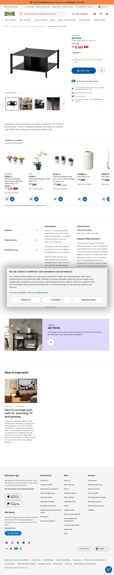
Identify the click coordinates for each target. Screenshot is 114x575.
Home (6, 26)
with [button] (87, 81)
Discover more (10, 528)
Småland (91, 510)
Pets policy (68, 564)
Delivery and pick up (95, 485)
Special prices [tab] (84, 20)
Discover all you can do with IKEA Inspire (19, 489)
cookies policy (41, 293)
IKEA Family (30, 7)
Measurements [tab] (11, 240)
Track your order (46, 485)
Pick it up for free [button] (80, 96)
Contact (90, 7)
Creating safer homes (72, 525)
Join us (66, 489)
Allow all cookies (88, 300)
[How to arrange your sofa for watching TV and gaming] (21, 391)
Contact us (44, 480)
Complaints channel (44, 564)
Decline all (25, 300)
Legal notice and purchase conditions (17, 560)
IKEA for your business (43, 7)
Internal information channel (26, 564)
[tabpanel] (77, 268)
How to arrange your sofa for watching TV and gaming (19, 413)
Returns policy (57, 564)
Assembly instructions (48, 506)
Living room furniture (38, 26)
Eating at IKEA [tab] (99, 20)
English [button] (104, 7)
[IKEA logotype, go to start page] (10, 14)
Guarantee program (47, 501)
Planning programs (94, 501)
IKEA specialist (93, 493)
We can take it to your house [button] (84, 93)
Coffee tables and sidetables (57, 26)
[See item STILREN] (88, 160)
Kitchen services (94, 489)
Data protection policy (63, 560)
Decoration (19, 406)
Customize (55, 300)
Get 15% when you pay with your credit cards (58, 2)
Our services (92, 480)
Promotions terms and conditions (95, 560)
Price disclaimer (10, 564)
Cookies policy (36, 560)
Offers (66, 506)
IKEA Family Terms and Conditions (85, 564)
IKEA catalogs (69, 497)
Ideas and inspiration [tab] (67, 20)
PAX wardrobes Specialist (97, 497)
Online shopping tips (47, 493)
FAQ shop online (46, 497)
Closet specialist (80, 7)
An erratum (44, 517)
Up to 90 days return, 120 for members (88, 100)
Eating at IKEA (56, 7)
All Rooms (15, 26)
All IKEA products (70, 493)
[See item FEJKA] (16, 160)
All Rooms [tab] (27, 20)
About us (67, 480)
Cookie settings (48, 560)
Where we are (69, 485)
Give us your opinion (47, 521)
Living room (24, 26)
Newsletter (68, 529)
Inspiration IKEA (69, 501)
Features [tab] (8, 230)
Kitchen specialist (67, 7)
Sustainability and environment (70, 519)
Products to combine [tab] (13, 140)
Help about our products (49, 489)
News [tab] (53, 20)
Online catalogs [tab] (41, 20)
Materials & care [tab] (11, 250)
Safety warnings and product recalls (50, 511)
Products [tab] (12, 20)
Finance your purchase (96, 506)
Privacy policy (77, 560)
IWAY (66, 533)
